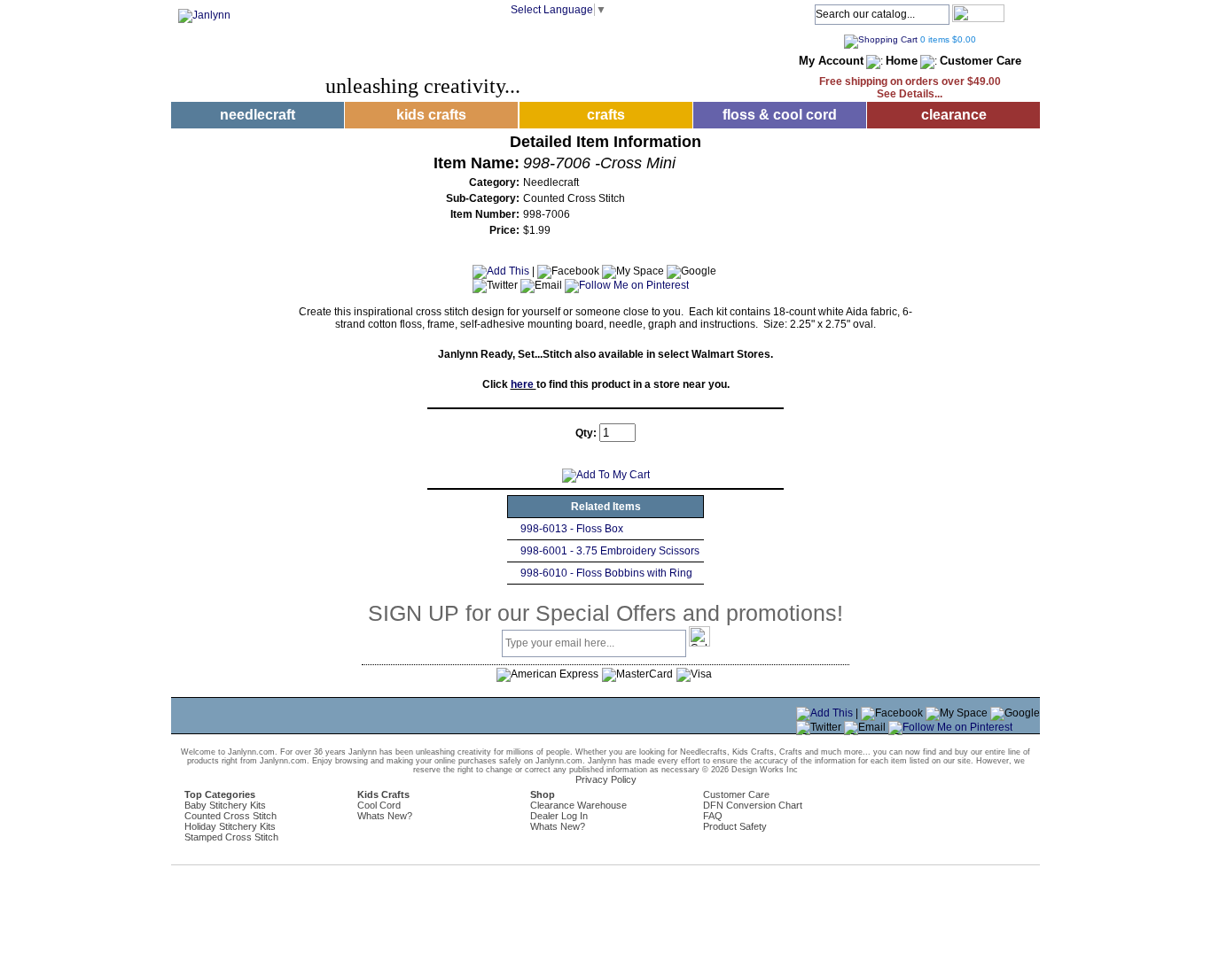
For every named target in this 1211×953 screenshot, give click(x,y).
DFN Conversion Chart (752, 805)
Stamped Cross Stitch (231, 837)
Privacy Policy (606, 779)
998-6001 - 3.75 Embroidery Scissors (609, 551)
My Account (831, 60)
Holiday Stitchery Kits (230, 826)
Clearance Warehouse (578, 805)
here (523, 384)
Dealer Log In (559, 815)
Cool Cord (379, 805)
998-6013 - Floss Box (571, 529)
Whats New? (384, 815)
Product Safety (735, 826)
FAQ (713, 815)
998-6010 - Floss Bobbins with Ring (606, 573)
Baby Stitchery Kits (225, 805)
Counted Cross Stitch (230, 815)
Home (902, 60)
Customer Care (980, 60)
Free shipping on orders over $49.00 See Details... (910, 87)
